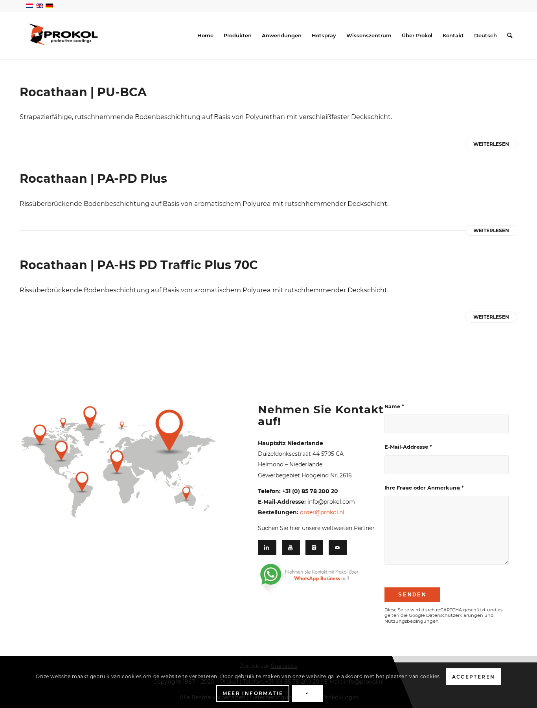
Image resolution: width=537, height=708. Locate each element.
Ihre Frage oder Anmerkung (424, 488)
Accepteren (473, 677)
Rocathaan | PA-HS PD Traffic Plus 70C (139, 265)
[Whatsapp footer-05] (318, 579)
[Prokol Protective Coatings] (63, 34)
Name (394, 406)
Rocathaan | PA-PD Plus (93, 178)
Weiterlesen (491, 144)
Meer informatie (253, 693)
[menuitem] (205, 35)
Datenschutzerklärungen (454, 615)
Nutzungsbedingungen (411, 621)
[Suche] (509, 35)
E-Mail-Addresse (408, 447)
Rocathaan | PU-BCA (83, 92)
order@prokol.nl (322, 512)
